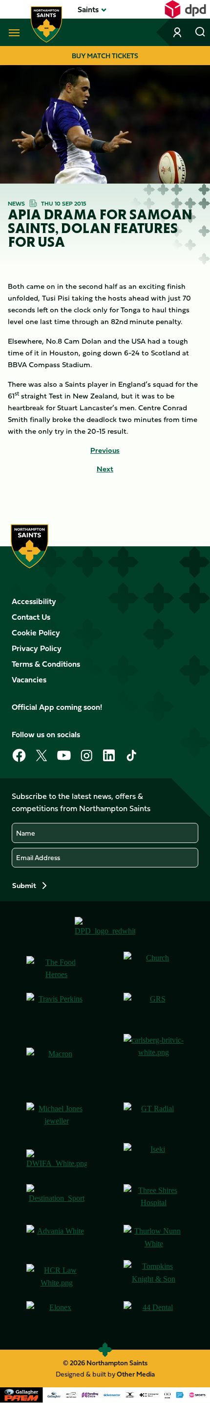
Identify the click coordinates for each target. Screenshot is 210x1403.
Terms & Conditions (46, 664)
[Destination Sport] (56, 1200)
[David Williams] (56, 1159)
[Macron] (56, 1064)
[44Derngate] (154, 1317)
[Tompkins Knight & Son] (154, 1276)
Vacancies (29, 679)
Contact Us (31, 617)
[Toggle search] (200, 32)
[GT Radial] (154, 1119)
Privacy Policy (37, 648)
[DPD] (105, 930)
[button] (88, 9)
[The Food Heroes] (56, 968)
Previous (105, 450)
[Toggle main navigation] (12, 32)
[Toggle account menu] (178, 32)
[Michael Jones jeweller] (56, 1119)
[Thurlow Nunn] (154, 1238)
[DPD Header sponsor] (185, 9)
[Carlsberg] (154, 1064)
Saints (88, 9)
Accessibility (34, 601)
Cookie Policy (36, 632)
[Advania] (56, 1238)
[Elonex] (56, 1317)
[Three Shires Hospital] (154, 1200)
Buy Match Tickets (105, 55)
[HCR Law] (56, 1276)
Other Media (136, 1374)
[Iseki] (154, 1159)
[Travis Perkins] (56, 1009)
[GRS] (154, 1009)
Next (105, 469)
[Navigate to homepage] (46, 24)
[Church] (154, 968)
